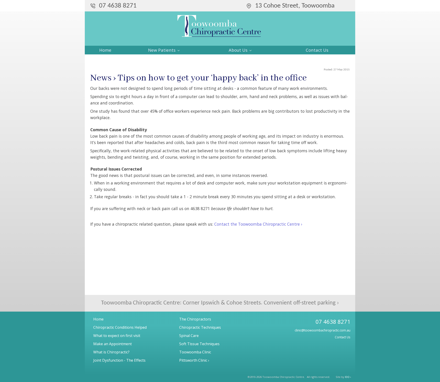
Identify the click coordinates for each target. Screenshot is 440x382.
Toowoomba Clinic (195, 352)
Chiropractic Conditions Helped (120, 327)
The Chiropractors (195, 319)
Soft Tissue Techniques (199, 343)
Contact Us (317, 50)
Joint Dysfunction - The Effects (119, 360)
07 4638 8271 (118, 6)
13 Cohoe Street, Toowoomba (295, 6)
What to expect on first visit (116, 335)
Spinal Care (189, 335)
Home (105, 50)
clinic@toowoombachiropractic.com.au (322, 330)
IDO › (348, 377)
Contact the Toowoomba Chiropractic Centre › (258, 224)
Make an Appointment (112, 343)
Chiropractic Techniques (200, 327)
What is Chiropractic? (111, 352)
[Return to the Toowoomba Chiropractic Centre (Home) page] (220, 29)
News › (103, 78)
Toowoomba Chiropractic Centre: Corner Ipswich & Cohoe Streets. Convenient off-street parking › (220, 303)
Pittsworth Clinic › (194, 360)
